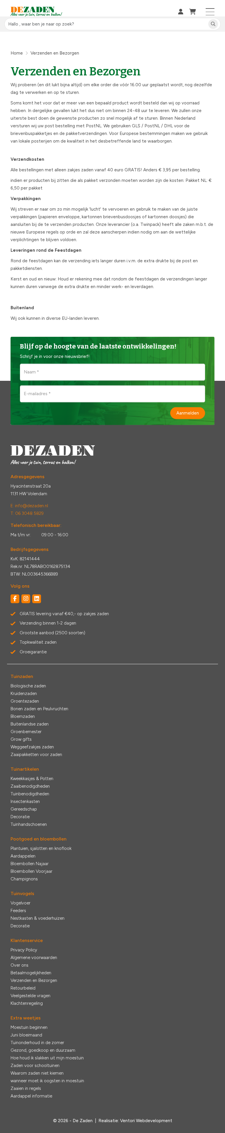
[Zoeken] (213, 24)
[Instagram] (25, 598)
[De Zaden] (36, 11)
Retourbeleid (23, 988)
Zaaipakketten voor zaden (36, 754)
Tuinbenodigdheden (30, 794)
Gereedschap (24, 809)
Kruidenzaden (24, 693)
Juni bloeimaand (26, 1035)
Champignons (24, 879)
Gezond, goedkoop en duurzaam (43, 1050)
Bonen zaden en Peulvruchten (39, 708)
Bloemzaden (23, 716)
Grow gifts (21, 739)
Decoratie (20, 816)
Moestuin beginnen (29, 1027)
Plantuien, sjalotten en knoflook (41, 848)
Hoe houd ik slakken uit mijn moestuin (47, 1058)
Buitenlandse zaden (30, 724)
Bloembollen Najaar (30, 863)
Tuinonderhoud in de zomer (37, 1042)
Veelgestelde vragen (30, 995)
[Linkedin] (36, 598)
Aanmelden (187, 413)
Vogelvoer (20, 903)
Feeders (18, 910)
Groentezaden (25, 701)
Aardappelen (23, 856)
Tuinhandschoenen (29, 824)
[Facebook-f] (15, 598)
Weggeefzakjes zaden (32, 747)
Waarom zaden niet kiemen (37, 1073)
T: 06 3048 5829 (27, 513)
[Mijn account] (180, 12)
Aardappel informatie (31, 1096)
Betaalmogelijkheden (31, 972)
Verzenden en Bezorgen (34, 980)
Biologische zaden (28, 686)
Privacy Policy (24, 950)
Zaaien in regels (26, 1088)
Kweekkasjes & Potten (32, 778)
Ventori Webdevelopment (146, 1120)
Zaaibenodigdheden (30, 786)
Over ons (19, 965)
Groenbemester (26, 731)
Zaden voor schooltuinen (35, 1065)
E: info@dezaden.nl (29, 505)
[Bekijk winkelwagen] (192, 12)
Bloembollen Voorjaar (31, 871)
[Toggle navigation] (210, 11)
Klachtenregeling (27, 1003)
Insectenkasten (25, 801)
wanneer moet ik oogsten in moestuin (47, 1080)
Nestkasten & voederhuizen (37, 918)
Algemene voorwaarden (34, 957)
